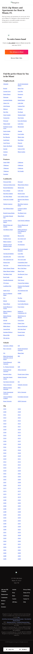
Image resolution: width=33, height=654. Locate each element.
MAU (19, 387)
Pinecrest (20, 143)
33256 (4, 547)
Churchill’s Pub (7, 256)
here (19, 617)
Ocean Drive (21, 320)
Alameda (20, 131)
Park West (5, 112)
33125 (19, 423)
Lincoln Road (6, 329)
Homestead (20, 146)
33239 (4, 538)
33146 (19, 453)
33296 (4, 559)
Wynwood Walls (7, 181)
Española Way (21, 335)
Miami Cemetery (7, 241)
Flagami (20, 97)
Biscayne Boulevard (22, 326)
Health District (21, 100)
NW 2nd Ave (6, 338)
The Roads (20, 112)
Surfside (5, 149)
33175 (19, 491)
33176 (4, 494)
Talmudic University (23, 384)
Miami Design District (23, 184)
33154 (4, 464)
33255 (19, 544)
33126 (4, 426)
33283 (19, 556)
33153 (19, 462)
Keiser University (7, 401)
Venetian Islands (21, 115)
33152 (4, 462)
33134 (4, 438)
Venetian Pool (6, 249)
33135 (19, 438)
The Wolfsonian (21, 301)
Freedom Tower (7, 238)
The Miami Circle (22, 213)
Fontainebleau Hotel (22, 262)
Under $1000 (6, 162)
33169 (4, 485)
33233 (19, 532)
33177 (19, 494)
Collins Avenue (6, 323)
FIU (4, 353)
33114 (4, 417)
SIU (19, 381)
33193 (19, 517)
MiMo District (6, 326)
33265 (19, 550)
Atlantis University (22, 377)
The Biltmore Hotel (8, 229)
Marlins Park (21, 187)
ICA (4, 298)
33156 (4, 467)
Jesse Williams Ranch (8, 208)
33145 (4, 453)
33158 (4, 470)
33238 (19, 535)
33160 (19, 470)
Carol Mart (20, 253)
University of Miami (8, 345)
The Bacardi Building (8, 253)
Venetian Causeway (7, 204)
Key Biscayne (6, 137)
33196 (4, 523)
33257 (19, 547)
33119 (4, 420)
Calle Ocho (20, 190)
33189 (19, 512)
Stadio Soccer (6, 290)
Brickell (5, 88)
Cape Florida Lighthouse (24, 220)
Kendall (5, 154)
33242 (19, 538)
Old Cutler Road (22, 329)
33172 (4, 488)
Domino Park (6, 262)
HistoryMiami (6, 304)
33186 (4, 509)
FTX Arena (6, 283)
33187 (19, 509)
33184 (4, 506)
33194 (4, 520)
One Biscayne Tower (23, 274)
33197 (19, 523)
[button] (31, 2)
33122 (19, 420)
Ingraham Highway (8, 332)
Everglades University (23, 396)
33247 (4, 544)
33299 (19, 559)
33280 (4, 556)
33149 (19, 456)
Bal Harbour (6, 134)
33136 (4, 441)
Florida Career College (23, 374)
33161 (4, 473)
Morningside (21, 126)
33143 (4, 450)
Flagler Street (21, 323)
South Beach (6, 140)
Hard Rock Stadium (8, 193)
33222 (19, 529)
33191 (19, 514)
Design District (6, 94)
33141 (4, 447)
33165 (4, 479)
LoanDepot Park (7, 286)
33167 (4, 482)
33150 (4, 459)
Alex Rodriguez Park (23, 290)
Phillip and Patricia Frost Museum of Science (22, 231)
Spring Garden (6, 131)
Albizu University (22, 369)
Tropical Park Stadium (23, 283)
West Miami (21, 140)
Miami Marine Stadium (8, 271)
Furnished (5, 174)
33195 (19, 520)
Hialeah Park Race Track (24, 265)
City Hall (20, 241)
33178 (4, 497)
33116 (19, 417)
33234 (4, 535)
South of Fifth (21, 149)
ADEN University (22, 401)
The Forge (5, 265)
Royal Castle (6, 277)
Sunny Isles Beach (7, 146)
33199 (19, 526)
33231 (4, 532)
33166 (19, 479)
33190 (4, 514)
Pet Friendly (21, 171)
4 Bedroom (20, 165)
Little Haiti (20, 103)
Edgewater (5, 97)
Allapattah (5, 84)
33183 (19, 503)
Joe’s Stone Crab (22, 238)
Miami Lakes (21, 137)
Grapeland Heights (7, 100)
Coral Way (20, 91)
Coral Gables (21, 134)
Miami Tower (21, 271)
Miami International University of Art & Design (8, 358)
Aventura (5, 151)
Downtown (20, 94)
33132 (4, 435)
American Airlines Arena (9, 184)
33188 (4, 512)
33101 (4, 409)
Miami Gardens (21, 151)
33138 (4, 444)
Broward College (7, 374)
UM (19, 345)
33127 (19, 426)
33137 (19, 441)
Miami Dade (21, 353)
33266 (4, 553)
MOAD (5, 301)
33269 (19, 553)
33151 (19, 459)
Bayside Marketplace (8, 187)
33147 (4, 456)
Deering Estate (21, 193)
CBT (19, 366)
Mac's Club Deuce (22, 268)
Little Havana (6, 106)
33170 (19, 485)
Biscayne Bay (21, 235)
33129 (19, 429)
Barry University (7, 348)
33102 (19, 409)
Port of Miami (6, 190)
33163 (4, 476)
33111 (4, 414)
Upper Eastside (6, 115)
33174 (4, 491)
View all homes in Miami (16, 52)
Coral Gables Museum (23, 304)
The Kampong (21, 244)
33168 (19, 482)
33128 (4, 429)
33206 (4, 529)
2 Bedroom (20, 162)
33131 (19, 432)
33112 (19, 414)
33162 (19, 473)
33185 (19, 506)
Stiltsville (20, 277)
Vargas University (7, 384)
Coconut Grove (7, 91)
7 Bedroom (6, 171)
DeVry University (22, 392)
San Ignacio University (8, 381)
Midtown (5, 109)
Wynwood (5, 120)
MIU (19, 356)
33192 (4, 517)
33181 (19, 500)
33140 (19, 444)
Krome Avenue (21, 332)
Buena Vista (20, 88)
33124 (4, 423)
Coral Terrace (6, 143)
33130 (4, 432)
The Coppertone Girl (8, 259)
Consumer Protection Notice (23, 622)
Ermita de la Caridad (8, 199)
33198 (4, 526)
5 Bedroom (6, 168)
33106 (4, 412)
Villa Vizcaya (21, 280)
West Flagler (21, 118)
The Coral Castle (22, 259)
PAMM (19, 293)
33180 (4, 500)
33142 (19, 447)
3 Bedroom (6, 165)
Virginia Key (6, 118)
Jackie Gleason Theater (8, 268)
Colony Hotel (21, 256)
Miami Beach (21, 216)
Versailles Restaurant (8, 280)
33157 (19, 467)
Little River (20, 123)
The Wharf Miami (7, 196)
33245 (19, 541)
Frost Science (21, 307)
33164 (19, 476)
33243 (4, 541)
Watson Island (6, 123)
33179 (19, 497)
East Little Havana (22, 120)
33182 (4, 503)
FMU (19, 362)
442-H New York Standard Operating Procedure (13, 619)
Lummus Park (21, 106)
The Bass (20, 298)
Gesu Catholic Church (23, 196)
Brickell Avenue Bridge (8, 213)
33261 (4, 550)
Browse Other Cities (16, 58)
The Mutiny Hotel (7, 274)
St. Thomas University (8, 366)
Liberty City (6, 103)
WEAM (5, 320)
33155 (19, 464)
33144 (19, 450)
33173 (19, 488)
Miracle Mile (6, 335)
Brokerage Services (11, 622)
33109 (19, 412)
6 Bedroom (20, 168)
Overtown (20, 109)
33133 (19, 435)
